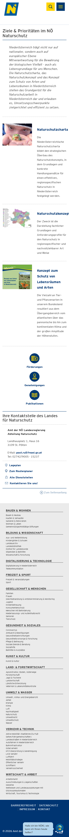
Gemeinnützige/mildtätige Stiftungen (22, 526)
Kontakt (44, 809)
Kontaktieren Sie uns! (24, 483)
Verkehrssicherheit (14, 768)
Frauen (9, 596)
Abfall (8, 700)
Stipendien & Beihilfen (16, 552)
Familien (9, 593)
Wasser (9, 723)
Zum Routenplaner (21, 471)
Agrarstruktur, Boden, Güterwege (21, 672)
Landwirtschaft (12, 680)
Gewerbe (10, 785)
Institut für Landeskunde (17, 549)
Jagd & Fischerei (13, 677)
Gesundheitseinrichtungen (18, 635)
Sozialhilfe (10, 647)
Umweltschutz (12, 720)
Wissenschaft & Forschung (18, 555)
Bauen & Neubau (13, 515)
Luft (8, 708)
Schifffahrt (10, 765)
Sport (8, 582)
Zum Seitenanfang (54, 492)
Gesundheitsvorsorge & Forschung (21, 638)
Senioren (10, 616)
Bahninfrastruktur (14, 745)
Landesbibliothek (13, 546)
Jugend (9, 602)
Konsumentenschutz (15, 607)
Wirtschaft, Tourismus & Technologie (22, 793)
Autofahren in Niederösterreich (20, 742)
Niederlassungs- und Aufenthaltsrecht (23, 613)
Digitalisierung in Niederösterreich (21, 565)
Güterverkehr (12, 748)
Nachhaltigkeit (12, 711)
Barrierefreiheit (23, 805)
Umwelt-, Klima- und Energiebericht (22, 697)
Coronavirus (11, 630)
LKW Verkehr (12, 754)
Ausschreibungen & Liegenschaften (22, 782)
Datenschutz (48, 805)
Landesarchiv (12, 543)
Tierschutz (10, 619)
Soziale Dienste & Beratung (18, 644)
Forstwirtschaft (13, 675)
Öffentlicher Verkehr (15, 762)
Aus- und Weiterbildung (16, 537)
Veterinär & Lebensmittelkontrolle (21, 686)
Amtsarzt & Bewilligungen (17, 633)
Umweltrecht (11, 717)
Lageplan (15, 465)
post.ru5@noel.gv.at (29, 452)
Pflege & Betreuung (14, 641)
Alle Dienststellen (21, 477)
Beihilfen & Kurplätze (15, 650)
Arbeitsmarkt (12, 779)
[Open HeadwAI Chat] (60, 828)
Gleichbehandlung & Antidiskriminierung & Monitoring (30, 599)
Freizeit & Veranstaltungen (17, 579)
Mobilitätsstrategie (14, 759)
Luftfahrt (10, 756)
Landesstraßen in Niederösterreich (21, 739)
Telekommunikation (14, 568)
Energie (9, 703)
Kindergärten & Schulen (16, 540)
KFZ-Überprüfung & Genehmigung (21, 751)
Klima (8, 705)
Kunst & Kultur (12, 661)
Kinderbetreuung (13, 605)
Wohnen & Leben (13, 524)
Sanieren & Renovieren (16, 521)
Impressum (27, 809)
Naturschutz (11, 714)
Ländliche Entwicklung (16, 683)
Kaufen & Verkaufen (15, 518)
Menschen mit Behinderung (18, 610)
